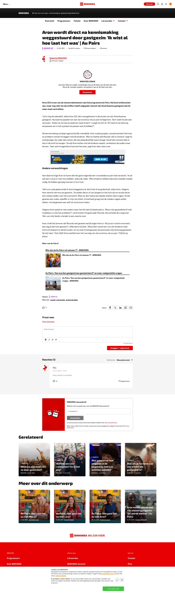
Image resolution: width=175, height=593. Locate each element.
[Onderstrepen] (52, 339)
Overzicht (49, 21)
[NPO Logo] (170, 4)
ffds (54, 367)
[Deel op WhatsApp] (126, 308)
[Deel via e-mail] (131, 308)
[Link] (56, 339)
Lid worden (106, 21)
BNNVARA (24, 13)
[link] (45, 59)
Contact (121, 21)
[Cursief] (49, 339)
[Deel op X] (115, 308)
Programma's (63, 21)
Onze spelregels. (48, 321)
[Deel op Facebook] (110, 308)
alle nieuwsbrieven (111, 422)
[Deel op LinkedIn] (120, 308)
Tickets (77, 21)
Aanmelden (75, 418)
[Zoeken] (158, 4)
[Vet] (45, 339)
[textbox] (87, 332)
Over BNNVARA (91, 21)
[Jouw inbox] (162, 4)
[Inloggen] (166, 4)
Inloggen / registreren (119, 348)
